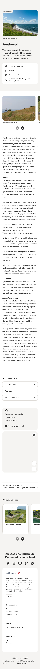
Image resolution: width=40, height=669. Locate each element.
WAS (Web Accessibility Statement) (26, 662)
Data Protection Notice (8, 662)
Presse (8, 609)
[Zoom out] (34, 469)
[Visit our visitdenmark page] (20, 563)
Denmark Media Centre (14, 627)
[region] (20, 452)
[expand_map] (34, 435)
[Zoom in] (34, 463)
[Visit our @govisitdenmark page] (26, 563)
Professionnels (11, 615)
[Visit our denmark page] (8, 563)
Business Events (12, 612)
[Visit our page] (14, 563)
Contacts (9, 643)
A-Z (7, 640)
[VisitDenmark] (13, 573)
